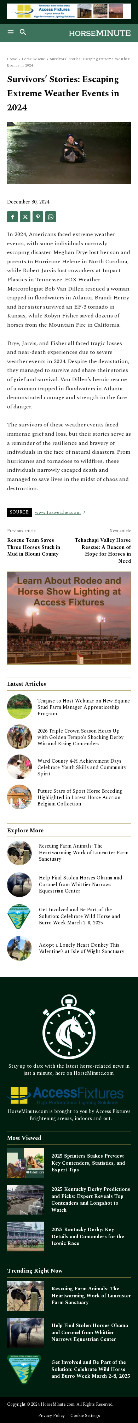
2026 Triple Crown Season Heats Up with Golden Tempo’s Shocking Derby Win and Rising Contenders (80, 737)
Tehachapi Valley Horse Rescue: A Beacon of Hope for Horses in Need (103, 551)
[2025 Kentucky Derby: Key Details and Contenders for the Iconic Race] (25, 1236)
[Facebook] (12, 216)
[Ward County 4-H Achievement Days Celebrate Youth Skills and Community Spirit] (19, 766)
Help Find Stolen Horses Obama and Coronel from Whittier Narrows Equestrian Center (80, 884)
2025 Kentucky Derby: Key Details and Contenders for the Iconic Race (87, 1236)
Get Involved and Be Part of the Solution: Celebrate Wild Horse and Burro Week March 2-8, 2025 (79, 916)
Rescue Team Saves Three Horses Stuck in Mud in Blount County (33, 547)
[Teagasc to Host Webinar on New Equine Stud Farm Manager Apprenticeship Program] (19, 706)
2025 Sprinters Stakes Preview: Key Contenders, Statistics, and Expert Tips (88, 1163)
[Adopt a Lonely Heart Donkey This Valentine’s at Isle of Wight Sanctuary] (19, 948)
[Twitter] (25, 216)
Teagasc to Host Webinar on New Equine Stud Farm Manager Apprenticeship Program (84, 707)
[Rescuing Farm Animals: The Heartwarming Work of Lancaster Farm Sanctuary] (19, 852)
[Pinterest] (38, 216)
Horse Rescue (33, 59)
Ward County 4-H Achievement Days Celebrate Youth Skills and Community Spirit (82, 767)
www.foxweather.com (58, 512)
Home (12, 59)
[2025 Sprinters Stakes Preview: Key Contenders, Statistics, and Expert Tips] (25, 1163)
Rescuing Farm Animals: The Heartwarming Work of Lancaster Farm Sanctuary (83, 852)
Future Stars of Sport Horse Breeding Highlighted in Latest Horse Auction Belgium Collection (80, 797)
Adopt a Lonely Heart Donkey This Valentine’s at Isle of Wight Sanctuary (81, 948)
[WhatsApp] (50, 216)
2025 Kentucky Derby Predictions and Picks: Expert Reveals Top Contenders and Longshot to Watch (90, 1200)
